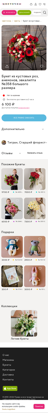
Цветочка (6, 21)
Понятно (39, 406)
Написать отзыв (34, 153)
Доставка (8, 374)
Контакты (8, 379)
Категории (9, 369)
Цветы (17, 21)
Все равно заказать (24, 118)
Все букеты (10, 12)
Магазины (8, 360)
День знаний (24, 12)
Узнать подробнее (9, 409)
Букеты (7, 364)
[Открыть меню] (44, 4)
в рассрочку (23, 108)
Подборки (38, 12)
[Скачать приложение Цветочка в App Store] (10, 388)
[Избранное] (40, 4)
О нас (6, 355)
